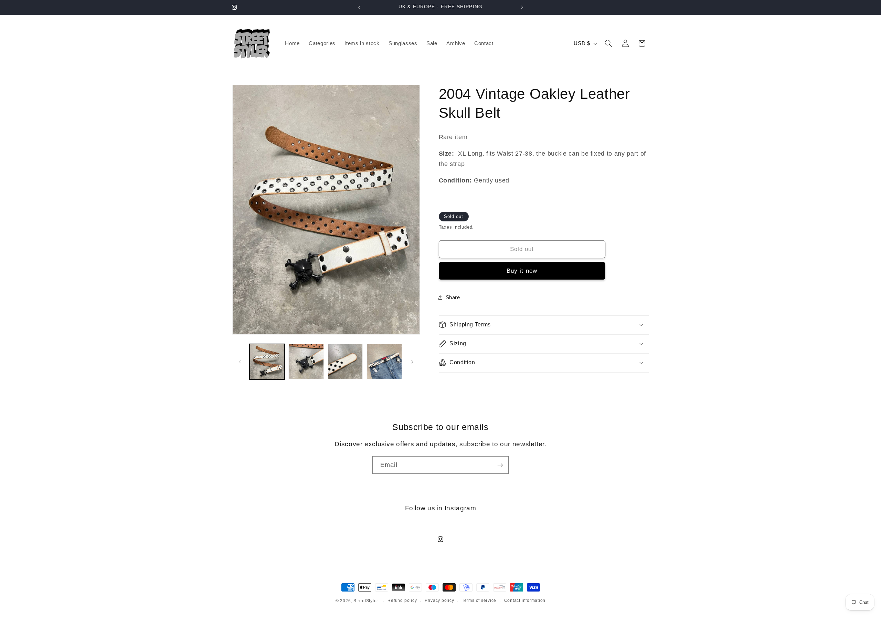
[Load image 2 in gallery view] (306, 361)
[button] (608, 43)
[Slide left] (239, 361)
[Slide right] (412, 361)
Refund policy (402, 600)
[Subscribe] (500, 465)
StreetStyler (365, 600)
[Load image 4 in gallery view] (384, 361)
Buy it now (522, 271)
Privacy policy (439, 600)
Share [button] (453, 297)
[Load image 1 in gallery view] (267, 361)
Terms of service (479, 600)
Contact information (525, 600)
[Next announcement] (522, 7)
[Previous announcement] (359, 7)
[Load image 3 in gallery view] (345, 361)
